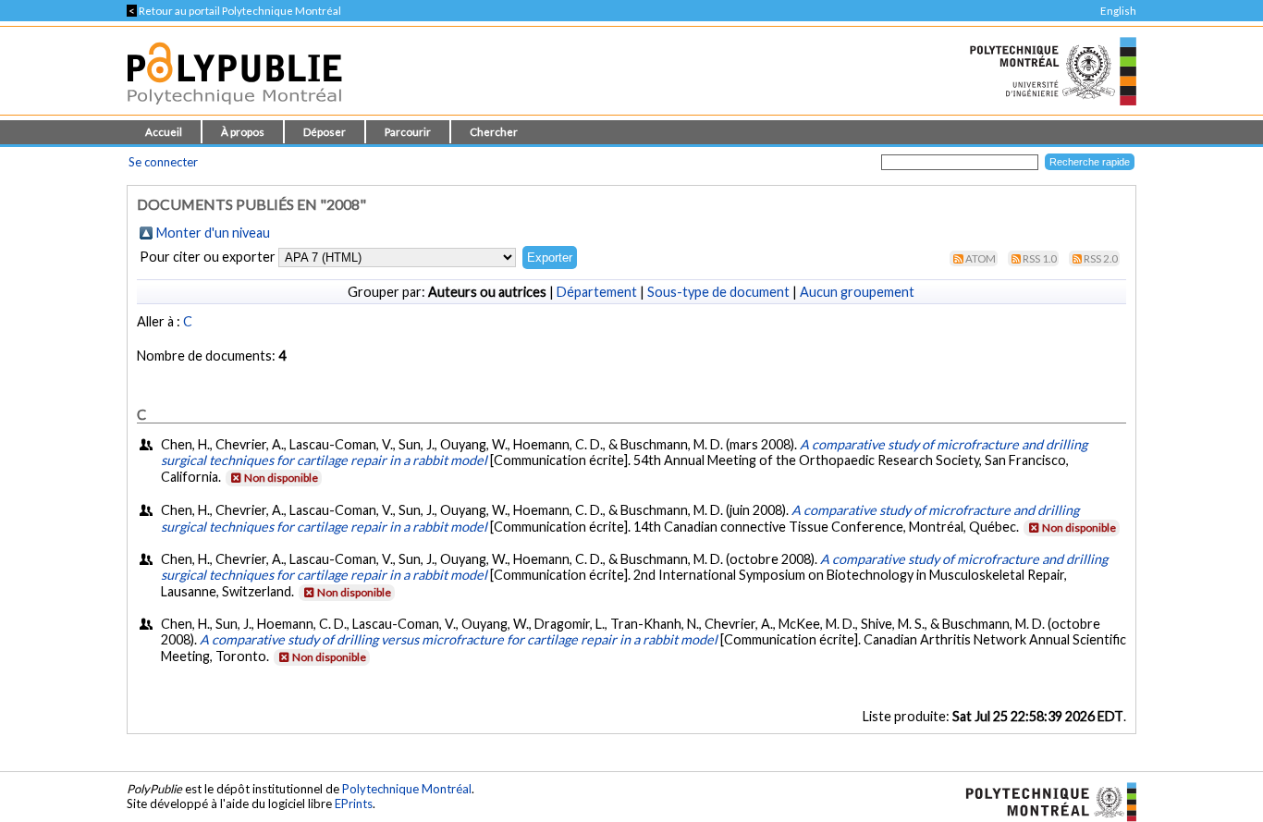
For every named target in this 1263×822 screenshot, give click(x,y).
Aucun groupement (857, 292)
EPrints (354, 803)
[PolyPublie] (234, 109)
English (1118, 11)
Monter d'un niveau (213, 232)
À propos (242, 132)
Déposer (324, 132)
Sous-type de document (718, 292)
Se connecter (163, 161)
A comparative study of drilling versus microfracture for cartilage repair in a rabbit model (458, 639)
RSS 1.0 (1040, 258)
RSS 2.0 (1101, 258)
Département (597, 292)
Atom (980, 258)
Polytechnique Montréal (407, 788)
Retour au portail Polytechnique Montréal (234, 11)
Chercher (494, 132)
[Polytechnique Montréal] (1043, 799)
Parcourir (408, 132)
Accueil (163, 132)
